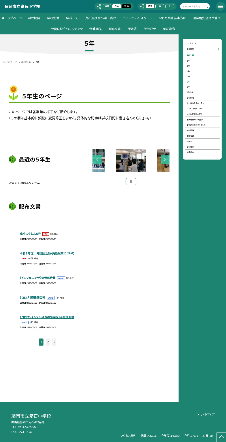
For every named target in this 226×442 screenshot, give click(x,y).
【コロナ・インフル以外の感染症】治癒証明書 (47, 317)
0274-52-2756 (27, 427)
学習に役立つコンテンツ (67, 28)
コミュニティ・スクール (137, 18)
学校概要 (34, 18)
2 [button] (48, 342)
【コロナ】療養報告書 (33, 297)
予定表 (132, 28)
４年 (188, 76)
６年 (188, 86)
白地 (117, 6)
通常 (107, 6)
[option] (131, 160)
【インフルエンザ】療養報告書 (38, 278)
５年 (188, 81)
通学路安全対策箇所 (207, 18)
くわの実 (190, 92)
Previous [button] (97, 159)
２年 (188, 65)
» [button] (54, 342)
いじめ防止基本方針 (172, 18)
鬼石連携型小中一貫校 (100, 18)
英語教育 (169, 28)
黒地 (126, 6)
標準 (150, 6)
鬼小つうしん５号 (30, 233)
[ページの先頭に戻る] (221, 437)
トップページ (13, 18)
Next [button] (165, 159)
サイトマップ (207, 414)
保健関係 (95, 28)
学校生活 (53, 18)
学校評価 (150, 28)
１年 (188, 60)
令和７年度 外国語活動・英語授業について (47, 253)
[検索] (206, 7)
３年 (188, 71)
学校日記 (72, 18)
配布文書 (115, 28)
